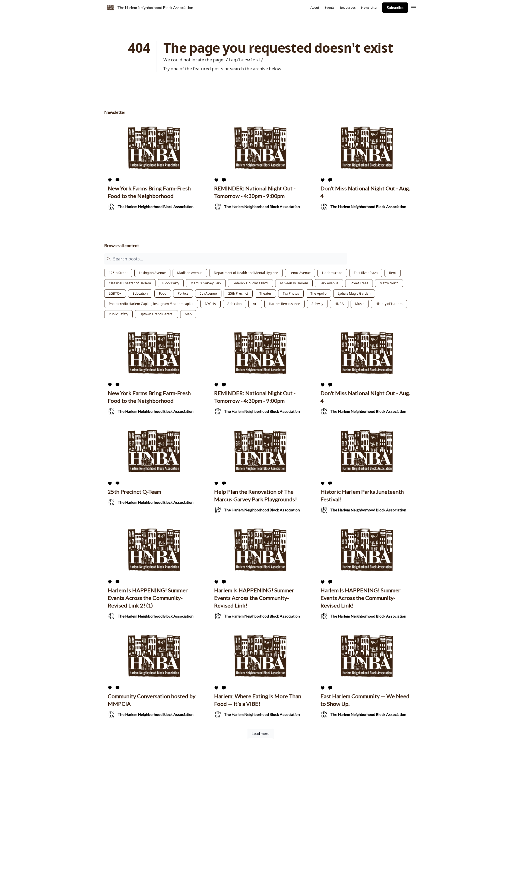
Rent (392, 272)
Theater (265, 293)
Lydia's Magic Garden (354, 293)
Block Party (170, 283)
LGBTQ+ (115, 293)
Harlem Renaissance (284, 303)
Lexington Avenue (152, 272)
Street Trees (359, 283)
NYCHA (210, 303)
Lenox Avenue (300, 272)
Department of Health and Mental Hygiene (246, 272)
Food (162, 293)
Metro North (389, 283)
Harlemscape (332, 272)
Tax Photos (291, 293)
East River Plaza (366, 272)
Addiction (234, 303)
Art (255, 303)
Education (140, 293)
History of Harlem (389, 303)
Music (359, 303)
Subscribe (395, 7)
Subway (317, 303)
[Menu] (413, 7)
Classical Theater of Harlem (130, 283)
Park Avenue (328, 283)
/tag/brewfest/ (244, 59)
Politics (183, 293)
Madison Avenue (189, 272)
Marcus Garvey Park (205, 283)
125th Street (118, 272)
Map (188, 314)
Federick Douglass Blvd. (250, 283)
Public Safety (118, 314)
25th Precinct (238, 293)
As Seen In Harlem (294, 283)
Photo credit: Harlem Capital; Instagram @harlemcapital (151, 303)
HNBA (339, 303)
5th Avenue (208, 293)
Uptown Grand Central (156, 314)
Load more (260, 733)
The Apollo (318, 293)
